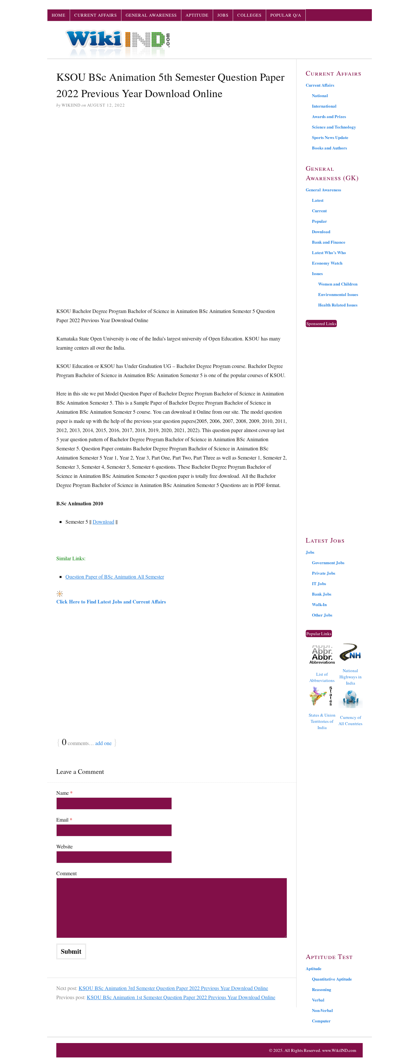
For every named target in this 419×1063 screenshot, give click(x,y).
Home (58, 15)
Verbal (318, 1000)
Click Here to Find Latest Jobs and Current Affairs (111, 601)
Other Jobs (322, 615)
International (324, 106)
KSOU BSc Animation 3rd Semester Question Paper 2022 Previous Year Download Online (173, 988)
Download (103, 521)
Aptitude (197, 15)
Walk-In (319, 604)
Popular (319, 221)
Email (64, 819)
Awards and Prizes (329, 116)
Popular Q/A (285, 15)
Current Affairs (95, 15)
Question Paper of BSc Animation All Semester (114, 576)
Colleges (249, 15)
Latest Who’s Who (329, 252)
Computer (321, 1021)
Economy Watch (327, 263)
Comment (66, 873)
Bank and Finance (328, 242)
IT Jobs (319, 583)
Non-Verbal (322, 1010)
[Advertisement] (171, 164)
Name (64, 792)
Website (64, 846)
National (320, 95)
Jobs (222, 15)
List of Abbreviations (322, 677)
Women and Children (337, 284)
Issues (317, 273)
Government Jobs (328, 562)
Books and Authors (329, 148)
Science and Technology (334, 127)
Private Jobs (323, 573)
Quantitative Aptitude (332, 979)
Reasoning (321, 989)
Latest (317, 200)
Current (319, 210)
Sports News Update (330, 137)
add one (103, 743)
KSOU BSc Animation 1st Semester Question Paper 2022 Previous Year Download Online (181, 997)
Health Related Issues (337, 305)
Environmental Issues (338, 294)
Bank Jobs (321, 594)
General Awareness (151, 15)
